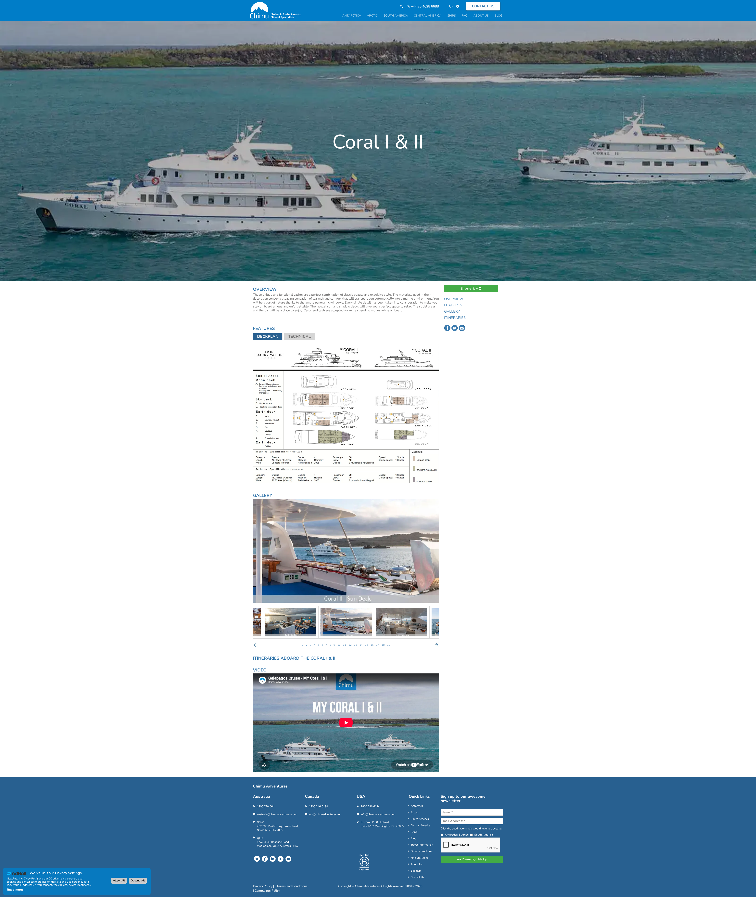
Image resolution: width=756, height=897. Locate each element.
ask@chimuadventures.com (325, 814)
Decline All (138, 880)
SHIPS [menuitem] (451, 16)
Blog (413, 838)
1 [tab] (303, 645)
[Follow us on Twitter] (454, 328)
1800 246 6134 (318, 806)
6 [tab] (322, 645)
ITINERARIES (455, 317)
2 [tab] (307, 645)
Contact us (483, 6)
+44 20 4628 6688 (424, 6)
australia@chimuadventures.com (276, 814)
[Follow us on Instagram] (281, 859)
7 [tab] (326, 645)
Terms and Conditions (292, 886)
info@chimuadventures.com (378, 814)
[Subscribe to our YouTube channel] (288, 859)
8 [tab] (330, 645)
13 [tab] (355, 645)
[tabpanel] (346, 622)
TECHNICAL (299, 336)
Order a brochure (421, 851)
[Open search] (399, 6)
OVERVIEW (453, 299)
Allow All (119, 880)
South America (420, 819)
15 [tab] (366, 645)
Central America (420, 825)
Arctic (414, 812)
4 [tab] (314, 645)
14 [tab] (361, 645)
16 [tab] (372, 645)
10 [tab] (339, 645)
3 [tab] (310, 645)
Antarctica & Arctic (457, 835)
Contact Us (417, 877)
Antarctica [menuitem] (351, 16)
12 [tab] (350, 645)
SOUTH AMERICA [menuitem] (396, 16)
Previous (255, 644)
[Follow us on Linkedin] (273, 859)
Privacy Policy (263, 886)
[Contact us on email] (462, 328)
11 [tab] (344, 645)
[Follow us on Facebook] (447, 328)
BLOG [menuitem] (498, 16)
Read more (15, 890)
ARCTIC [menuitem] (372, 16)
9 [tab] (334, 645)
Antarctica (417, 806)
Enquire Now (470, 289)
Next (436, 644)
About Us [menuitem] (481, 16)
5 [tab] (318, 645)
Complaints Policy (267, 891)
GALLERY (452, 311)
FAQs (414, 832)
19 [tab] (388, 645)
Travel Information (422, 845)
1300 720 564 (265, 806)
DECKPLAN (267, 336)
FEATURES (453, 305)
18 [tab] (383, 645)
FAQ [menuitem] (465, 16)
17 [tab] (377, 645)
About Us (416, 864)
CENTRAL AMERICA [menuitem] (427, 16)
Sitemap (416, 871)
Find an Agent (419, 858)
